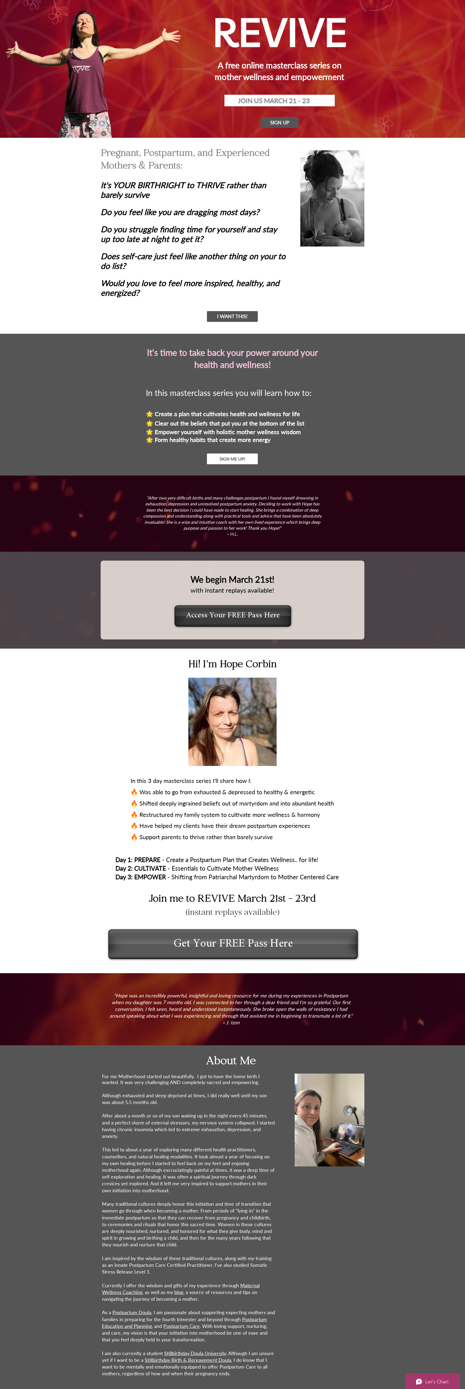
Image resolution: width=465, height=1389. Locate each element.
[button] (279, 122)
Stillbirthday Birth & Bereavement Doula (188, 1360)
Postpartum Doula (131, 1312)
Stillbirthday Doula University (195, 1353)
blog (178, 1292)
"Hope (121, 995)
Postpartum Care (181, 1326)
